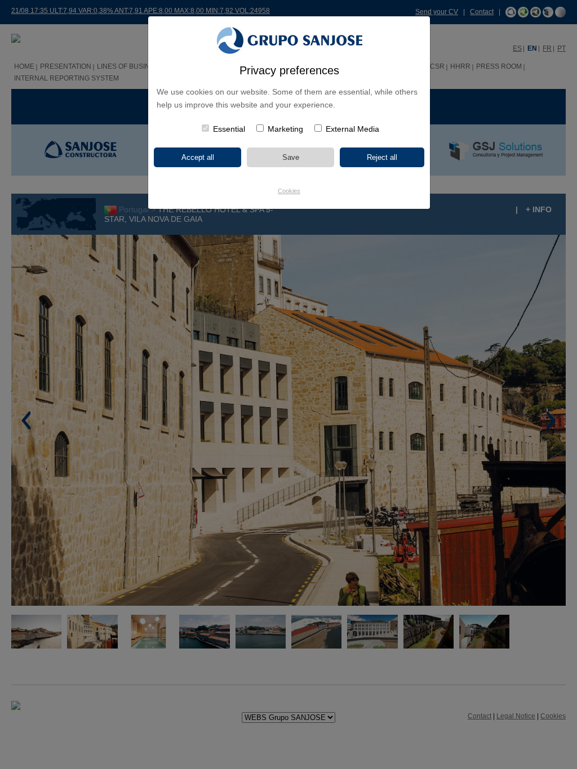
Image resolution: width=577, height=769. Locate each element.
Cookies (289, 190)
